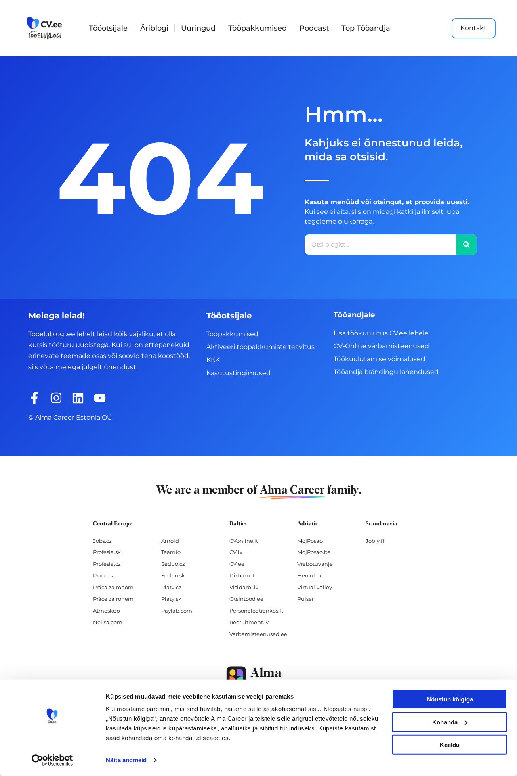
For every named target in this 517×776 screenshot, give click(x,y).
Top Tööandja (365, 28)
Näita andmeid (126, 760)
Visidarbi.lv (243, 587)
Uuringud (198, 28)
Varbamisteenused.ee (258, 634)
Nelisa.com (107, 622)
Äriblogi (154, 28)
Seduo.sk (173, 575)
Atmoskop (106, 610)
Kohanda (445, 721)
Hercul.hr (309, 575)
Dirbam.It (242, 575)
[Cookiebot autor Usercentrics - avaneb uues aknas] (52, 760)
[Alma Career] (258, 678)
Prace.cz (103, 575)
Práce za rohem (113, 599)
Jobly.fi (375, 541)
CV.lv (235, 552)
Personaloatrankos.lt (256, 610)
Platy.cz (171, 587)
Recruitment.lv (249, 622)
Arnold (170, 541)
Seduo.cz (173, 564)
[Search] (466, 244)
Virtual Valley (314, 587)
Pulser (305, 599)
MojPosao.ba (314, 552)
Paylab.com (176, 610)
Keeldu (450, 744)
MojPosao (310, 541)
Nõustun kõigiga (450, 699)
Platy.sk (171, 599)
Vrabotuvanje (315, 564)
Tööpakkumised (257, 28)
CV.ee (236, 564)
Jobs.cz (102, 541)
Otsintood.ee (246, 599)
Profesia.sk (107, 552)
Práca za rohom (113, 587)
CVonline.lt (243, 541)
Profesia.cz (107, 564)
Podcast (314, 28)
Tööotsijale (108, 28)
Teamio (171, 552)
